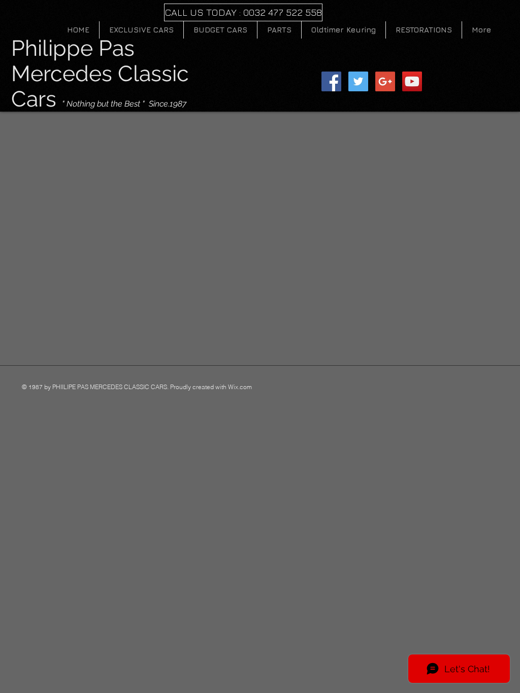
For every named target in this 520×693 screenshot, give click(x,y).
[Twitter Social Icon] (358, 81)
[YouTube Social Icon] (412, 81)
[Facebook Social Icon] (331, 81)
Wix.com (240, 387)
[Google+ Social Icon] (385, 81)
